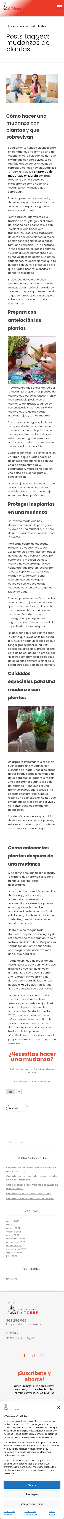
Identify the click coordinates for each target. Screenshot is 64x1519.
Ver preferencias (32, 1504)
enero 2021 (12, 1235)
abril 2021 (11, 1224)
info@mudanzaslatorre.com (24, 1324)
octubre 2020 (14, 1245)
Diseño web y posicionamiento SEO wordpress (32, 1082)
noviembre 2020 (15, 1242)
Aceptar (32, 1485)
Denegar (32, 1494)
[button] (58, 1407)
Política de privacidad (31, 1513)
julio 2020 (12, 1256)
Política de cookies (9, 1513)
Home (11, 26)
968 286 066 (16, 1320)
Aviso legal (52, 1513)
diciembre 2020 (15, 1238)
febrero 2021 (13, 1231)
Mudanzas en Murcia (20, 1069)
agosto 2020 (14, 1252)
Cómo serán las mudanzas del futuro (28, 1193)
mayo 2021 (12, 1221)
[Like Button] (10, 1091)
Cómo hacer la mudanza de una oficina (30, 1198)
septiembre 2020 (16, 1249)
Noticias (11, 1278)
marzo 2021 (13, 1228)
